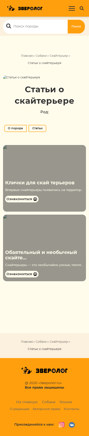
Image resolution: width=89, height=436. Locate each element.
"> (4, 147)
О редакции (19, 409)
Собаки (41, 55)
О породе (15, 128)
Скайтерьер (59, 55)
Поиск (76, 26)
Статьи (37, 128)
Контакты (71, 409)
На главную (27, 402)
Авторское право (46, 409)
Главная (27, 55)
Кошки (66, 402)
